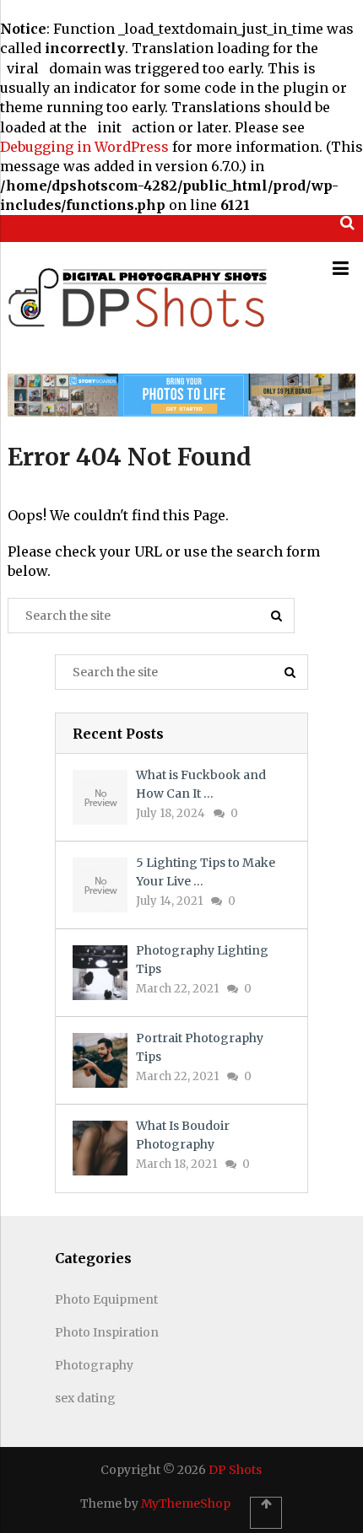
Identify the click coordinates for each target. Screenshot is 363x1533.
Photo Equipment (106, 1299)
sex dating (85, 1398)
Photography (94, 1365)
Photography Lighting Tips (202, 959)
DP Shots (235, 1469)
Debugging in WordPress (84, 146)
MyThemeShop (185, 1503)
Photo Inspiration (107, 1332)
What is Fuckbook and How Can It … (201, 784)
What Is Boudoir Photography (183, 1135)
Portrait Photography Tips (199, 1047)
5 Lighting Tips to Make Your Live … (205, 872)
